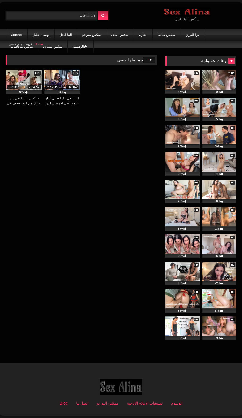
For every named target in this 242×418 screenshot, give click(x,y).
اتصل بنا (82, 403)
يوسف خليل (41, 35)
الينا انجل (66, 35)
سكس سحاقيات (22, 46)
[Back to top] (227, 404)
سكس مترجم (91, 35)
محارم (143, 35)
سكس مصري (52, 46)
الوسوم (176, 403)
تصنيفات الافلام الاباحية (145, 403)
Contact (16, 35)
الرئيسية (78, 46)
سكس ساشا (166, 35)
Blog (64, 403)
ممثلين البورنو (107, 403)
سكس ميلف (120, 35)
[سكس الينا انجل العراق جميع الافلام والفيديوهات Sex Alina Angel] (187, 11)
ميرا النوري (193, 35)
